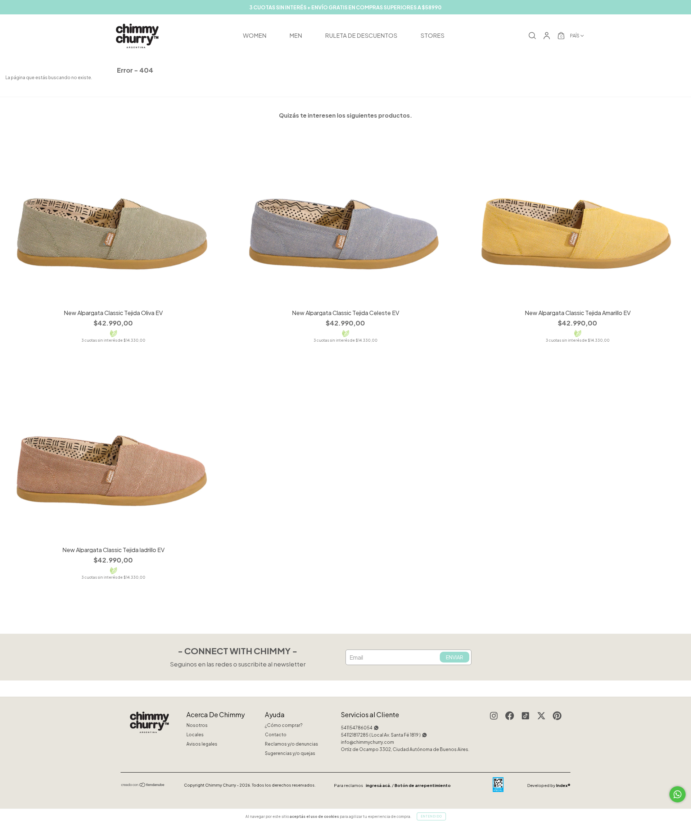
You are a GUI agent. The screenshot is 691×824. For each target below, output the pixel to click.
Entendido (431, 816)
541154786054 (356, 727)
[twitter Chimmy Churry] (541, 716)
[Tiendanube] (143, 785)
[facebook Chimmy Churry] (510, 716)
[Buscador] (532, 37)
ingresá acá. (378, 785)
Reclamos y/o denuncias (291, 744)
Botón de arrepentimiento (422, 785)
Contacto (275, 734)
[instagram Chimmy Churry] (494, 716)
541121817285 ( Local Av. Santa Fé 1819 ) (381, 735)
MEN (295, 35)
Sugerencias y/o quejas (290, 753)
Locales (195, 734)
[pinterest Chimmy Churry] (557, 716)
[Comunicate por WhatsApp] (677, 794)
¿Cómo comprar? (284, 725)
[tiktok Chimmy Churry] (525, 716)
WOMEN (254, 35)
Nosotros (197, 725)
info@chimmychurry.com (367, 742)
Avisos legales (201, 744)
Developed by (548, 785)
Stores (432, 35)
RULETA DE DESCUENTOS (361, 35)
